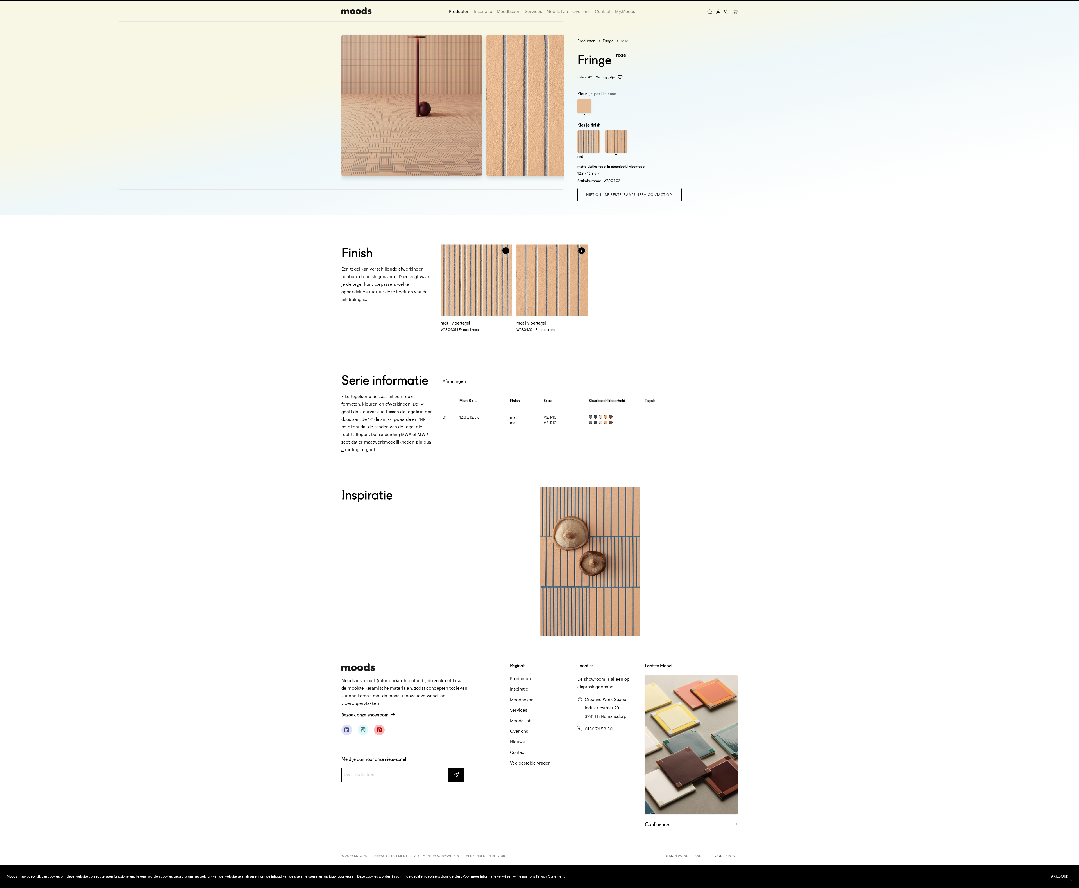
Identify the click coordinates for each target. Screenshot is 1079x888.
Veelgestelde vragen (530, 762)
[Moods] (356, 11)
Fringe (608, 41)
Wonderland (689, 856)
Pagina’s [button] (517, 665)
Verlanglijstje (605, 77)
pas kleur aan (604, 93)
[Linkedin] (346, 730)
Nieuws (517, 741)
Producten (459, 11)
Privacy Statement (390, 856)
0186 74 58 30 (599, 728)
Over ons (581, 11)
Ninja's (731, 856)
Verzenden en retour (485, 856)
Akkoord (1060, 876)
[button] (505, 250)
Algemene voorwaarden (436, 856)
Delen (581, 77)
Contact (603, 11)
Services (533, 11)
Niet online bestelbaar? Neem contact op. (629, 194)
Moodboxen (508, 11)
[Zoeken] (709, 11)
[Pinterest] (379, 730)
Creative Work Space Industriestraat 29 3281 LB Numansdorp (605, 708)
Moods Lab (557, 11)
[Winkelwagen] (735, 11)
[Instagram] (363, 730)
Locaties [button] (585, 665)
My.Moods (625, 11)
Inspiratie (483, 11)
